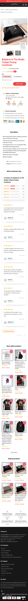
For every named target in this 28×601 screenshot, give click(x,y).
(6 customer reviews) (14, 68)
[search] (23, 5)
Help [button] (25, 599)
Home (2, 9)
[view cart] (26, 5)
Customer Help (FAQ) (6, 573)
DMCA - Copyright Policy (7, 555)
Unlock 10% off (3, 594)
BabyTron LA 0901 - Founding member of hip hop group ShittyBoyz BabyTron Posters (20, 365)
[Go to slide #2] (18, 53)
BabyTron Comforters (6, 12)
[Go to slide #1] (10, 53)
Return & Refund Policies (7, 568)
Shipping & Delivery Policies (7, 564)
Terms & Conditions (5, 550)
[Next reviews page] (24, 335)
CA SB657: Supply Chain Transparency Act (11, 557)
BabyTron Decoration (11, 9)
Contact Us (3, 571)
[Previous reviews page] (17, 335)
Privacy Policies (5, 552)
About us (3, 548)
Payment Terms (5, 566)
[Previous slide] (3, 31)
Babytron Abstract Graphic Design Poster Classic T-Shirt (7, 413)
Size (3, 74)
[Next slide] (25, 31)
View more (14, 452)
